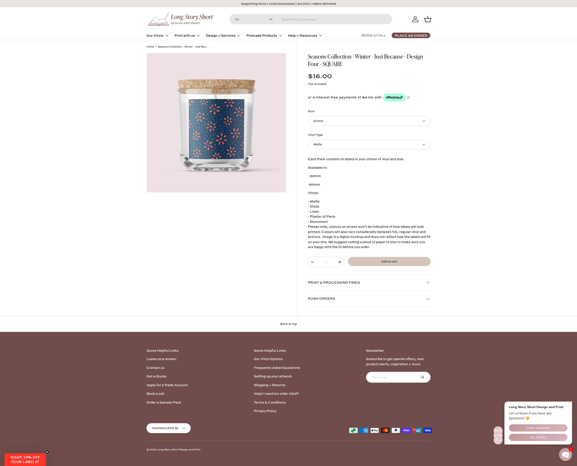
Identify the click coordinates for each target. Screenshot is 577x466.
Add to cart (389, 261)
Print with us (184, 35)
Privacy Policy (265, 411)
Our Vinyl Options (268, 358)
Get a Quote (156, 376)
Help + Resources (302, 35)
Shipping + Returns (269, 385)
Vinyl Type (315, 135)
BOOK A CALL (374, 35)
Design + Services (220, 35)
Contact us (155, 367)
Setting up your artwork (273, 376)
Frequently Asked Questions (277, 367)
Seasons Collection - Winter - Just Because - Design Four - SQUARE (183, 46)
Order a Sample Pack (164, 402)
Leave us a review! (161, 358)
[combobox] (310, 19)
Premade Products (261, 35)
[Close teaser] (47, 452)
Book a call (155, 393)
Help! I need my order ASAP (276, 393)
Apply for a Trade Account (167, 385)
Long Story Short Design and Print (178, 449)
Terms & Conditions (270, 402)
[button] (25, 459)
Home (150, 46)
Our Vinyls (155, 35)
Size (311, 111)
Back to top (288, 324)
